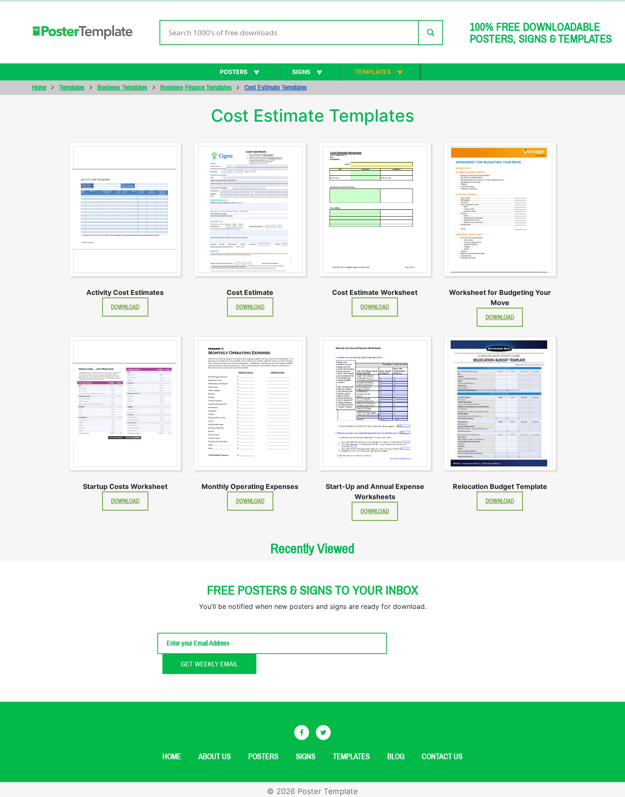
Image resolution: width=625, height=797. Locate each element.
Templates (373, 71)
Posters (233, 71)
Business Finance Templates (196, 87)
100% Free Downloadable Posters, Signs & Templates (541, 33)
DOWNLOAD (125, 307)
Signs (301, 71)
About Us (215, 756)
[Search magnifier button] (430, 32)
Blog (395, 756)
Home (39, 87)
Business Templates (122, 87)
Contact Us (442, 756)
